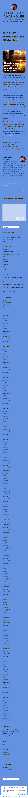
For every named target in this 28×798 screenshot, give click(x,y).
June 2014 (5, 672)
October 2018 (5, 558)
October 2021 (5, 465)
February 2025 (6, 362)
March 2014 (5, 679)
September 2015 (6, 653)
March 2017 (5, 607)
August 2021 (5, 470)
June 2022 (5, 444)
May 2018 (5, 571)
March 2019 (5, 545)
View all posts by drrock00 (15, 175)
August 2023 (5, 408)
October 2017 (5, 589)
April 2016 (5, 635)
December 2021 (6, 460)
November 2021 (6, 462)
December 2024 (6, 367)
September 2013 (6, 695)
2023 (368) (5, 267)
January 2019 (5, 550)
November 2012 (6, 721)
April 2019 (5, 543)
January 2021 (5, 488)
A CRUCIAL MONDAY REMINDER (13, 288)
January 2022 (5, 457)
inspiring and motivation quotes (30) (11, 235)
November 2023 (6, 401)
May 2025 (5, 354)
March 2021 (5, 483)
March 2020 (5, 514)
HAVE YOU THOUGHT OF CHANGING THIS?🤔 (14, 189)
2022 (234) (5, 269)
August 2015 (5, 656)
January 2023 (5, 426)
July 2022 (4, 442)
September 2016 (6, 622)
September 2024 (6, 375)
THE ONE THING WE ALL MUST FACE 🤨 (11, 184)
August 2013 (5, 697)
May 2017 (5, 602)
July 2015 (4, 659)
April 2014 (5, 677)
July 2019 (4, 535)
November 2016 (6, 617)
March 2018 (5, 576)
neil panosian (13, 144)
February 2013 (6, 713)
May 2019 (5, 540)
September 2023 (6, 406)
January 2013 (5, 715)
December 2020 (6, 491)
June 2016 (5, 630)
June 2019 (5, 537)
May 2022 (5, 447)
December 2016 (6, 615)
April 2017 (5, 604)
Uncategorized (16, 43)
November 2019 (6, 524)
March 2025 (5, 359)
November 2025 (6, 339)
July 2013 (4, 700)
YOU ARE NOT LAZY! (9, 291)
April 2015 (5, 664)
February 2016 (6, 641)
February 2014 (6, 682)
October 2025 (5, 341)
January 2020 (5, 519)
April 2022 (5, 450)
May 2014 (5, 674)
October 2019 (5, 527)
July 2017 (4, 597)
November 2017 (6, 586)
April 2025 (5, 357)
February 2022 (6, 455)
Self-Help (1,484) (6, 249)
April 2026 (5, 326)
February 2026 (6, 331)
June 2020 (5, 506)
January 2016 (5, 643)
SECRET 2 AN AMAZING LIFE (14, 14)
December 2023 (6, 398)
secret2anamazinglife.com (10, 146)
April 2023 (5, 419)
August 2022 (5, 439)
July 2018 (4, 566)
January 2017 (5, 612)
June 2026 (5, 321)
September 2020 (6, 499)
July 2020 (4, 504)
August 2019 (5, 532)
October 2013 (5, 692)
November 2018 (6, 555)
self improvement (7, 149)
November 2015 (6, 648)
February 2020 (6, 517)
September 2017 (6, 591)
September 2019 (6, 530)
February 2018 (6, 579)
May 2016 (5, 633)
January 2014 (5, 684)
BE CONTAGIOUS (7, 281)
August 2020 (5, 501)
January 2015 (5, 666)
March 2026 (5, 328)
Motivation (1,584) (7, 246)
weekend (22, 149)
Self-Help (16, 149)
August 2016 (5, 625)
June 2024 (5, 382)
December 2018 (6, 553)
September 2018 (6, 561)
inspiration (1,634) (7, 244)
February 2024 (6, 393)
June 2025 (5, 352)
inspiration (5, 144)
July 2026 (4, 318)
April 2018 (5, 573)
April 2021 (5, 481)
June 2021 (5, 475)
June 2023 (5, 413)
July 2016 (4, 628)
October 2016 (5, 620)
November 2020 (6, 493)
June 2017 (5, 599)
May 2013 (5, 705)
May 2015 (5, 661)
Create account (6, 744)
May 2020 (5, 509)
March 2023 (5, 421)
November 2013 (6, 690)
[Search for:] (10, 227)
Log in (4, 747)
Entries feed (5, 749)
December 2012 (6, 718)
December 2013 (6, 687)
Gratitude (17, 142)
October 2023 (5, 403)
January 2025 (5, 364)
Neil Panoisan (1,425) (7, 251)
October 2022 (5, 434)
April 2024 (5, 388)
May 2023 (5, 416)
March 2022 (5, 452)
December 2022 (6, 429)
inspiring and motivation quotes (10, 729)
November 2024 (6, 370)
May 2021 (5, 478)
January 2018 (5, 581)
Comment (20, 218)
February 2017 (6, 610)
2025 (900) (5, 261)
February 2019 (6, 548)
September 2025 (6, 344)
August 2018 (5, 563)
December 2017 (6, 584)
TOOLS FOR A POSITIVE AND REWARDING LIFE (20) (11, 238)
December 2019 (6, 522)
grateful (11, 142)
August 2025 (5, 346)
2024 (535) (5, 264)
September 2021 (6, 468)
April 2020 (5, 511)
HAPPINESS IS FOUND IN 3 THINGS (13, 278)
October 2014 (5, 669)
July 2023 (4, 411)
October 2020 (5, 496)
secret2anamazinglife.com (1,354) (10, 254)
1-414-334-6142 (6, 304)
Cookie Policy (5, 791)
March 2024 (5, 390)
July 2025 (4, 349)
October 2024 (5, 372)
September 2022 (6, 437)
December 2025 (6, 336)
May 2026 (5, 323)
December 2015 (6, 646)
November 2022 (6, 432)
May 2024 (5, 385)
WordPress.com (6, 754)
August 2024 (5, 377)
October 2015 (5, 651)
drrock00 (6, 43)
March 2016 (5, 638)
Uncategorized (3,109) (8, 232)
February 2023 (6, 424)
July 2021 (4, 473)
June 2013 (5, 702)
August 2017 (5, 594)
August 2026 (5, 315)
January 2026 (5, 333)
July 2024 (4, 380)
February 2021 (6, 486)
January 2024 (5, 395)
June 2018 (5, 568)
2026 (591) (5, 259)
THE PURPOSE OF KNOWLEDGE (12, 284)
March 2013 (5, 710)
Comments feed (6, 752)
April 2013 (5, 708)
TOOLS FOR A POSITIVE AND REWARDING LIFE (11, 732)
